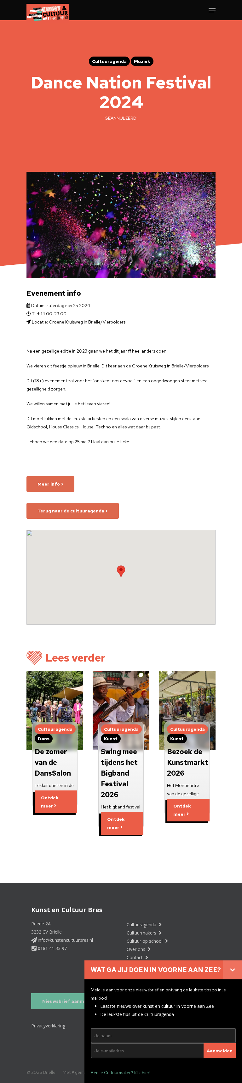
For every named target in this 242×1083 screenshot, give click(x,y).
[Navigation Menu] (212, 10)
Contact (135, 957)
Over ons (137, 949)
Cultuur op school (145, 941)
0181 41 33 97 (52, 948)
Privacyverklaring (48, 1026)
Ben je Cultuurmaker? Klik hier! (120, 1072)
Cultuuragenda (142, 925)
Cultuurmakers (142, 933)
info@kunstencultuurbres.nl (65, 940)
